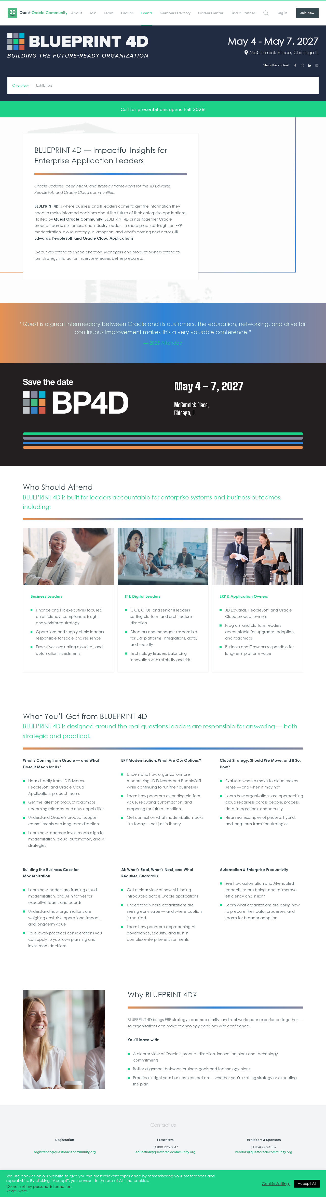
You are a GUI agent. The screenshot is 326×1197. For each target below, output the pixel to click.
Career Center (210, 13)
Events (146, 13)
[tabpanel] (163, 333)
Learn (109, 13)
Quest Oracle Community (37, 13)
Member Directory (175, 13)
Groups (127, 13)
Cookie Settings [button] (276, 1183)
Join (93, 13)
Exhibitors (44, 85)
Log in (282, 12)
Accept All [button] (307, 1183)
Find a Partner (242, 13)
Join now (307, 12)
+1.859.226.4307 (263, 1147)
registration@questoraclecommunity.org (65, 1152)
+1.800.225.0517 (165, 1147)
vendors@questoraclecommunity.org (263, 1152)
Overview (20, 85)
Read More (16, 1191)
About (76, 13)
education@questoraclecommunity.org (165, 1152)
